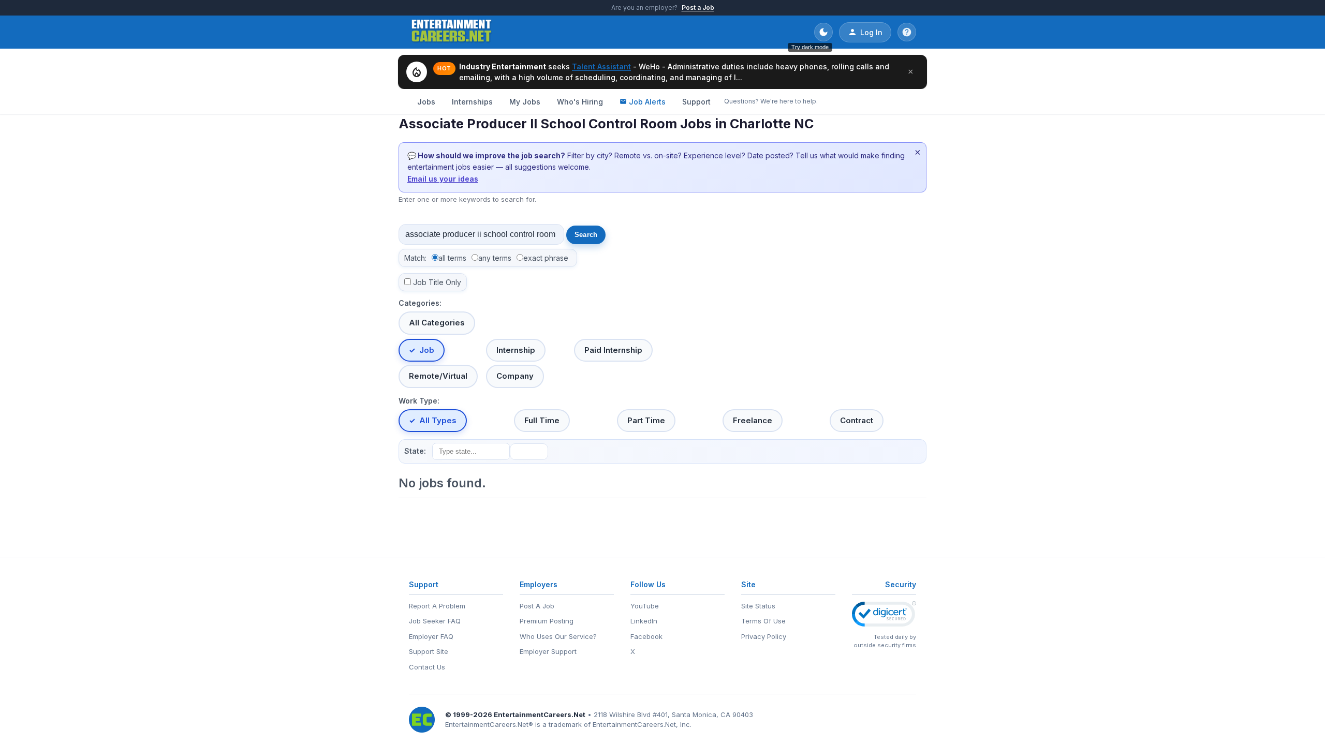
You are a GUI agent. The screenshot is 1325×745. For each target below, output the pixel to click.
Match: (415, 258)
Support (696, 101)
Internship (515, 350)
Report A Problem (437, 606)
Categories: (420, 303)
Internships (472, 101)
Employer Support (548, 651)
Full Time (542, 420)
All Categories (437, 322)
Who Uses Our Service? (558, 636)
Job (426, 350)
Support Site (428, 651)
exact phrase (545, 258)
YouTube (644, 606)
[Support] (906, 32)
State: (415, 450)
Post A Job (537, 606)
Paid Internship (613, 350)
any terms (494, 258)
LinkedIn (643, 621)
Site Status (758, 606)
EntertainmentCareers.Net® (489, 724)
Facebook (646, 636)
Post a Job (698, 7)
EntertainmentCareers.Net (539, 714)
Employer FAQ (431, 636)
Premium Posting (546, 621)
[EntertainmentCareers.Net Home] (451, 32)
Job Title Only (437, 282)
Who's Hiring (580, 101)
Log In (871, 32)
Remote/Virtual (438, 376)
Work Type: (419, 400)
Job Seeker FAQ (435, 621)
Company (515, 376)
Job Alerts (647, 101)
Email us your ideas (442, 178)
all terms (452, 258)
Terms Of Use (763, 621)
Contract (856, 420)
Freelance (752, 420)
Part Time (646, 420)
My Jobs (524, 101)
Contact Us (427, 667)
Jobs (426, 101)
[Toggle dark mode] (823, 32)
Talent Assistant (601, 66)
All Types (438, 420)
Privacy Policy (763, 636)
